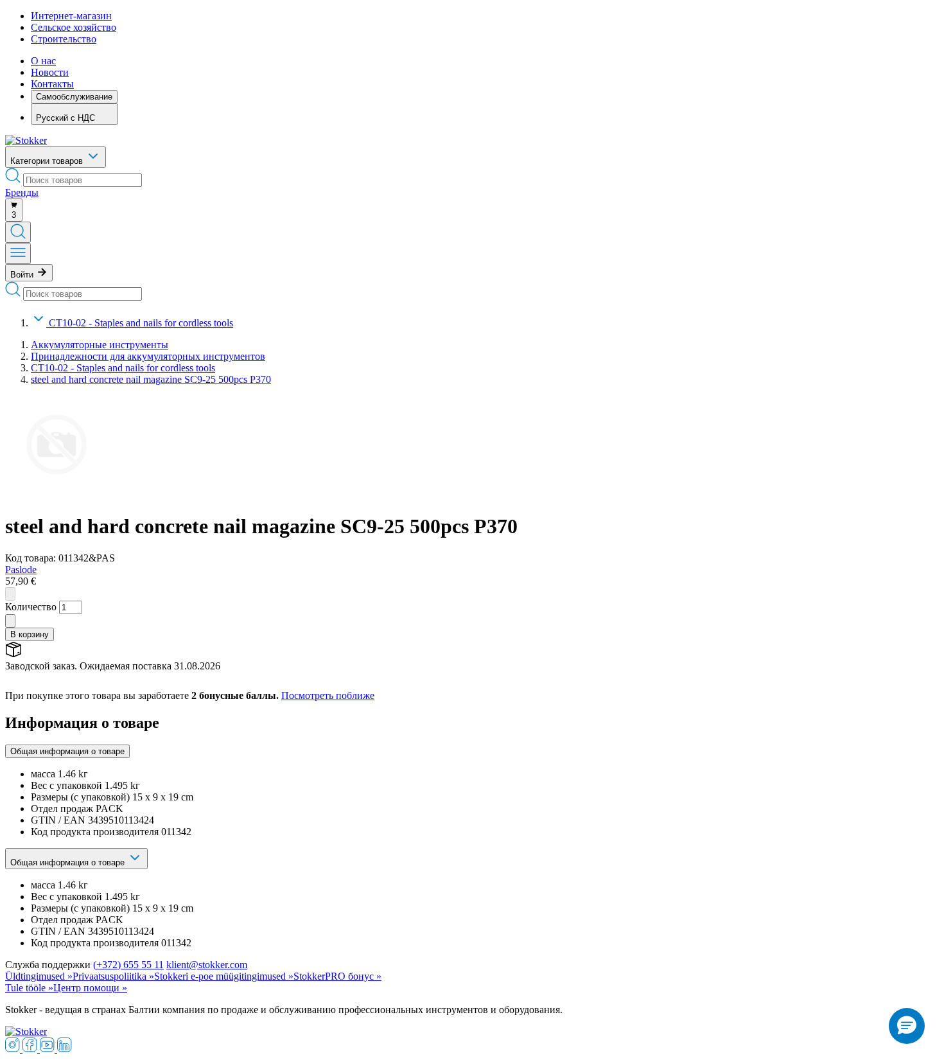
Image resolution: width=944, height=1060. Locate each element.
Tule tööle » (29, 987)
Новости (50, 72)
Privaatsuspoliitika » (113, 976)
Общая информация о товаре (67, 751)
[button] (907, 1026)
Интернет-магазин (71, 15)
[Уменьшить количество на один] (10, 594)
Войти (23, 274)
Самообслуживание (74, 97)
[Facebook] (31, 1048)
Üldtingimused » (39, 976)
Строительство (63, 38)
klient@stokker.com (206, 964)
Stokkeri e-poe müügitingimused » (223, 976)
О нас (43, 60)
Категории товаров (47, 161)
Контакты (52, 83)
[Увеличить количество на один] (10, 621)
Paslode (21, 569)
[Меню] (18, 253)
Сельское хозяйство (73, 27)
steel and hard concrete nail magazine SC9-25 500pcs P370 (151, 379)
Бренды (22, 192)
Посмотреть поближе (327, 695)
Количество (31, 606)
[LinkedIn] (64, 1048)
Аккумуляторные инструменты (99, 344)
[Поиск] (18, 232)
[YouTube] (48, 1048)
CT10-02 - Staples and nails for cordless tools (141, 322)
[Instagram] (13, 1048)
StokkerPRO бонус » (337, 976)
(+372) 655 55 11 (128, 964)
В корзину (29, 634)
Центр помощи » (90, 987)
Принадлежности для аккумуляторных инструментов (148, 356)
